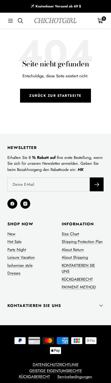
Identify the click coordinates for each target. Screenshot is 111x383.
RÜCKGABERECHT (77, 279)
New (11, 234)
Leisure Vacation (21, 257)
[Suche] (20, 21)
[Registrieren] (97, 184)
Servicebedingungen (74, 377)
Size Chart (70, 234)
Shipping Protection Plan (82, 242)
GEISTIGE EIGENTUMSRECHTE (55, 371)
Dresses (13, 273)
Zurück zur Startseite (55, 95)
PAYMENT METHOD (79, 287)
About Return (73, 250)
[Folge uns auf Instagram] (25, 204)
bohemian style (20, 265)
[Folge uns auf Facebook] (12, 204)
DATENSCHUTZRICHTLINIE (56, 365)
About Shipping (75, 257)
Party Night (16, 250)
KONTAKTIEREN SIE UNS (78, 268)
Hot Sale (14, 242)
